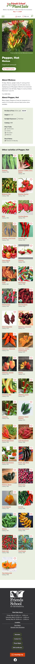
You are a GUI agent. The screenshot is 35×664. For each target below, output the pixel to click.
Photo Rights (17, 643)
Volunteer (17, 634)
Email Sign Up (18, 655)
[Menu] (3, 16)
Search (31, 16)
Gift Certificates (17, 647)
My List (26, 16)
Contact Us (17, 639)
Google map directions (17, 627)
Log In (19, 16)
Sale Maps (17, 625)
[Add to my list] (15, 155)
